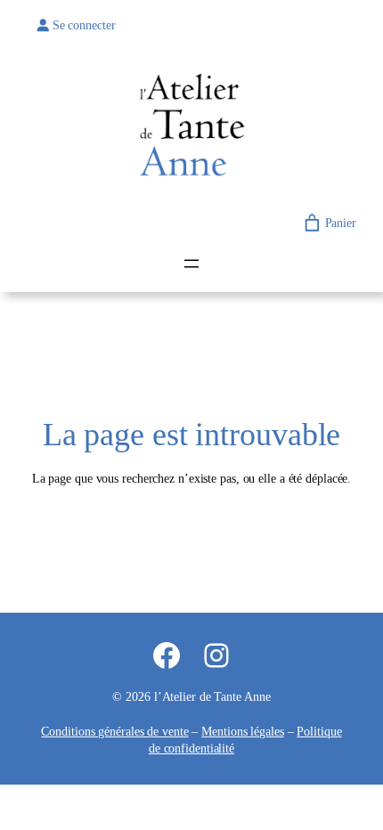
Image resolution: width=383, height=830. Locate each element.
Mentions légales (242, 731)
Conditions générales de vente (114, 731)
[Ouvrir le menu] (191, 263)
